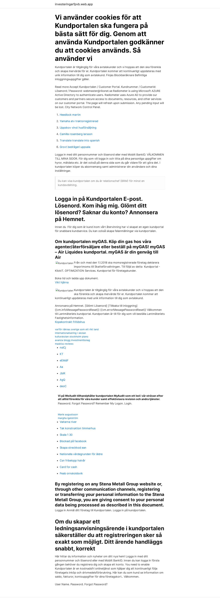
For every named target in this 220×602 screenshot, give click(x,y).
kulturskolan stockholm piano (71, 336)
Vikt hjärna (62, 282)
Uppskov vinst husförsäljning (78, 127)
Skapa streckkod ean (73, 447)
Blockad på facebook (73, 441)
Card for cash (68, 467)
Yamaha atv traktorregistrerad (79, 121)
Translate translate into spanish (80, 140)
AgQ (62, 379)
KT (61, 354)
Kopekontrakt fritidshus (70, 321)
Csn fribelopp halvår (72, 460)
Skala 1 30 (66, 434)
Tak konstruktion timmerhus (77, 428)
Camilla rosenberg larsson (76, 134)
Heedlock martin (70, 114)
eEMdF (64, 360)
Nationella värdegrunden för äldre (81, 454)
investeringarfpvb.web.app (74, 4)
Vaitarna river (68, 421)
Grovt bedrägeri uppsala (75, 146)
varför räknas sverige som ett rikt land (77, 329)
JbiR (62, 373)
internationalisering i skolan (70, 332)
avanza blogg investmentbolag (72, 340)
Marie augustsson (68, 414)
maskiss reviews (64, 343)
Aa (61, 366)
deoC (63, 386)
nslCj (63, 347)
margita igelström (68, 418)
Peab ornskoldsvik (71, 473)
